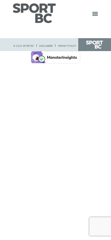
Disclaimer (46, 45)
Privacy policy (67, 45)
